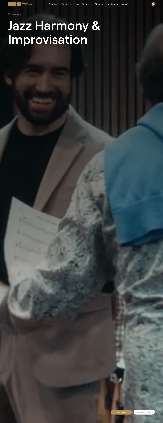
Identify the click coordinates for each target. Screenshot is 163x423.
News (76, 4)
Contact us (87, 4)
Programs (53, 4)
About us (99, 4)
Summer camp (128, 4)
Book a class (121, 412)
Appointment (112, 4)
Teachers (66, 4)
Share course (145, 412)
